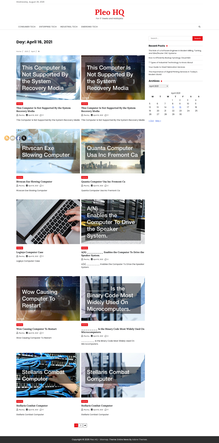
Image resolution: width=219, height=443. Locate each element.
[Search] (199, 27)
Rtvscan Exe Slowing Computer (34, 181)
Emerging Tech (89, 26)
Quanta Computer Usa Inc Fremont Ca (103, 181)
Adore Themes (139, 439)
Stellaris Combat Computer (97, 405)
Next (85, 425)
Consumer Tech (26, 26)
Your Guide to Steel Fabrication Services (167, 67)
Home (19, 104)
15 (173, 107)
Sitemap (104, 439)
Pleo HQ (109, 12)
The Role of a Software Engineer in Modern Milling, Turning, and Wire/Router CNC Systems (175, 52)
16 (180, 107)
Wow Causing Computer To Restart (36, 328)
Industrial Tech (68, 26)
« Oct (151, 120)
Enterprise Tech (48, 26)
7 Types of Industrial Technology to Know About (171, 62)
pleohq (21, 115)
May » (158, 120)
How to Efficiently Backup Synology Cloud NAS (169, 58)
